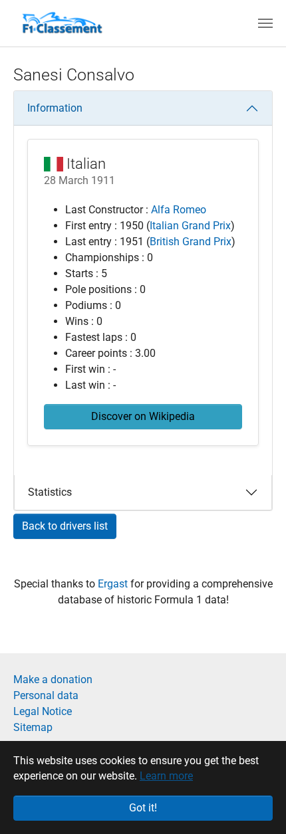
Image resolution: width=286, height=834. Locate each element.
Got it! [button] (143, 807)
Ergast (114, 583)
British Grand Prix (190, 241)
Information (54, 108)
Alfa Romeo (178, 209)
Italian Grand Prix (190, 225)
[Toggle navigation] (265, 23)
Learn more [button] (166, 776)
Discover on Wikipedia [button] (143, 416)
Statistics (50, 492)
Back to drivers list (65, 526)
